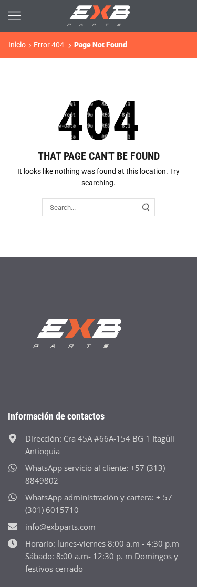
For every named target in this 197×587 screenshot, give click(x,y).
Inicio (17, 44)
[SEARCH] (146, 207)
